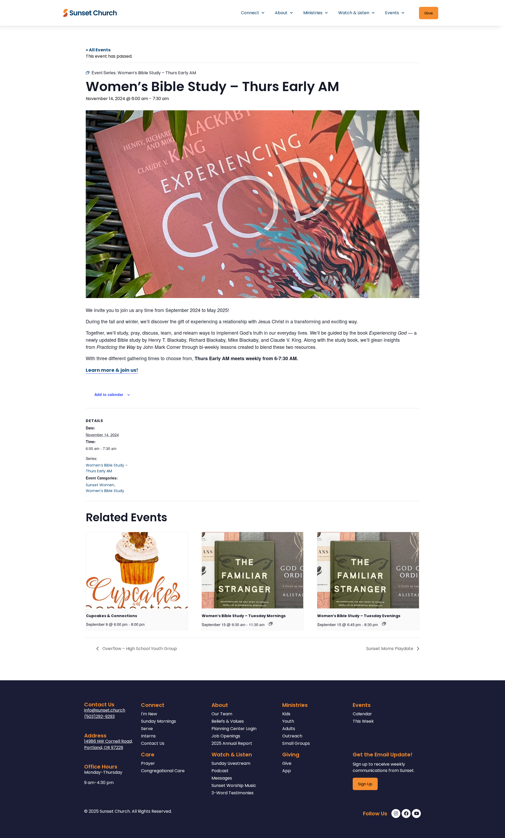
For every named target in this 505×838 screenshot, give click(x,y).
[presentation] (137, 570)
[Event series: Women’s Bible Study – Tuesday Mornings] (270, 623)
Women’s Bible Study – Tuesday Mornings (244, 615)
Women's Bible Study (105, 490)
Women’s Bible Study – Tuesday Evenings (358, 615)
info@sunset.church (104, 710)
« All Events (98, 50)
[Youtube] (416, 813)
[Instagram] (395, 813)
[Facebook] (406, 813)
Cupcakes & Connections (111, 615)
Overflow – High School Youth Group (139, 649)
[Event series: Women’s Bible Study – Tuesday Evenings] (384, 623)
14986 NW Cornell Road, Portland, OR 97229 (108, 744)
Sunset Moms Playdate (390, 649)
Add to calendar (108, 394)
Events (392, 13)
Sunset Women (100, 485)
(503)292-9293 (99, 716)
